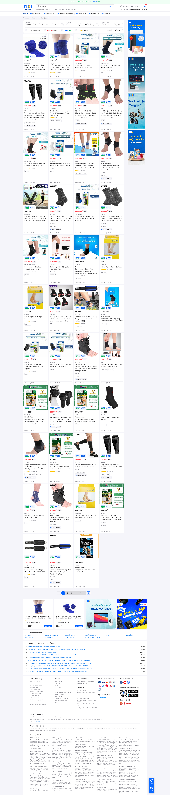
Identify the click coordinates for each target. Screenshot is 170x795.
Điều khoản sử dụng (60, 694)
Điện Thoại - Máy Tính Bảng (38, 766)
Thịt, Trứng (38, 753)
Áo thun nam (55, 750)
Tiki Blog (57, 683)
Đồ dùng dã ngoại (129, 751)
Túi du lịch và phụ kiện (83, 739)
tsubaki (53, 730)
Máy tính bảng (37, 771)
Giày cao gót (55, 764)
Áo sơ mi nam (62, 751)
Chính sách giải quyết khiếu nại (63, 692)
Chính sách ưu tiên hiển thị (83, 698)
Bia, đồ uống (36, 759)
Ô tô (106, 783)
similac (127, 728)
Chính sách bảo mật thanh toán (63, 688)
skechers (82, 728)
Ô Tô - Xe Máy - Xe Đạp (104, 779)
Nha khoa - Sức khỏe (106, 775)
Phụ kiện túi (68, 783)
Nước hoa (35, 784)
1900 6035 (37, 721)
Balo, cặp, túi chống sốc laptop (85, 740)
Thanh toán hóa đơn (102, 771)
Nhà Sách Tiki (101, 787)
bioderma (70, 728)
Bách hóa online (105, 747)
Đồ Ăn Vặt (80, 785)
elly (75, 728)
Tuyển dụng (58, 685)
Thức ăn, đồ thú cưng (38, 761)
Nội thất (82, 771)
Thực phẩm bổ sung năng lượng (129, 761)
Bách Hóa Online (80, 779)
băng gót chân (29, 637)
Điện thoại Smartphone (36, 768)
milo (78, 728)
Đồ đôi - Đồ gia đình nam (64, 754)
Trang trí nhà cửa (79, 768)
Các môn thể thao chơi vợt (129, 758)
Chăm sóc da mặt (34, 776)
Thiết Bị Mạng (83, 761)
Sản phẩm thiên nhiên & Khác (39, 780)
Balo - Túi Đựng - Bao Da (128, 772)
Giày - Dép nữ (56, 762)
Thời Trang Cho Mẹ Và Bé (36, 739)
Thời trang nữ (56, 738)
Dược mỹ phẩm (44, 785)
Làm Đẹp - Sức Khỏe (36, 774)
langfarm (38, 730)
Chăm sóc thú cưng (80, 781)
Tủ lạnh (124, 741)
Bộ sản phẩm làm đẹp (39, 785)
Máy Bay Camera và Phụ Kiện (129, 775)
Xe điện (112, 781)
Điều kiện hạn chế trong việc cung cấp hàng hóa (86, 693)
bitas (136, 728)
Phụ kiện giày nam (60, 776)
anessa (114, 728)
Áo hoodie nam (59, 753)
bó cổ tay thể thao (90, 635)
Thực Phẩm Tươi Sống (36, 751)
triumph (91, 728)
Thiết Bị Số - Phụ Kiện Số (104, 755)
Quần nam (62, 750)
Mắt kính (89, 746)
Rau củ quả (36, 754)
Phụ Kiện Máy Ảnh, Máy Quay (126, 768)
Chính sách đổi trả (34, 695)
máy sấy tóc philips (130, 783)
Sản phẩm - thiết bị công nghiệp (107, 749)
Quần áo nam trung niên (62, 757)
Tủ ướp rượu (135, 745)
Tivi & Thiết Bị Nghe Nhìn (106, 750)
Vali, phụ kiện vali (90, 741)
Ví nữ (68, 782)
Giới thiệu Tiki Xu (59, 696)
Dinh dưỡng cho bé (38, 744)
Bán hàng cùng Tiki (82, 683)
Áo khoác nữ (64, 741)
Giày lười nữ (66, 766)
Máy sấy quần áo (127, 745)
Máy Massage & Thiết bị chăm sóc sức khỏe (40, 779)
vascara (32, 728)
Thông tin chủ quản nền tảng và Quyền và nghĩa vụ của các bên (87, 708)
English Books (106, 790)
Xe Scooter (111, 783)
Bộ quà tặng (82, 788)
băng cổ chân (130, 635)
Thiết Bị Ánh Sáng (129, 769)
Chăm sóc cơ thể (37, 778)
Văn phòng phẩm (110, 789)
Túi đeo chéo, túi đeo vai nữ (59, 782)
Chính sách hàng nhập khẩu (37, 700)
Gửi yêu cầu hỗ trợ (34, 687)
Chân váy (63, 742)
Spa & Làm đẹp (108, 772)
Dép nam (60, 774)
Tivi (123, 744)
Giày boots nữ (58, 766)
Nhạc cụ (87, 775)
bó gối (107, 635)
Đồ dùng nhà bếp (34, 790)
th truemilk (48, 728)
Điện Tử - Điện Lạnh (125, 738)
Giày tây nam (63, 773)
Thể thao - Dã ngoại (104, 742)
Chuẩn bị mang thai (38, 748)
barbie (53, 728)
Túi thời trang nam (58, 786)
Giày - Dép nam (57, 771)
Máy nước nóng (129, 744)
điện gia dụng (40, 9)
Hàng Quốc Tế (101, 738)
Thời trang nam (57, 748)
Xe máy (102, 783)
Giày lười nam (55, 773)
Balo (76, 739)
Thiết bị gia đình (44, 790)
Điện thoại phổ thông (38, 769)
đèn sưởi (127, 781)
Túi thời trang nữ (57, 780)
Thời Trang (111, 739)
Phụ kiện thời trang (80, 744)
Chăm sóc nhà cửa (39, 763)
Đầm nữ (58, 739)
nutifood (96, 728)
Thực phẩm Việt (43, 754)
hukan (42, 730)
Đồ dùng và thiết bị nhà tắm (85, 772)
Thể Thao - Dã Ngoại (125, 748)
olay (123, 728)
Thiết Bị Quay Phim (128, 775)
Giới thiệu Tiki (58, 681)
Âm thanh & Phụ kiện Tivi (125, 739)
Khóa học (110, 771)
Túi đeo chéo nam (61, 788)
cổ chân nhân (49, 637)
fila (49, 730)
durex (65, 728)
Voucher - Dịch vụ (102, 769)
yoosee (119, 728)
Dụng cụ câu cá (127, 756)
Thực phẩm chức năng (38, 777)
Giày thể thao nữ (132, 760)
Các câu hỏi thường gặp (36, 685)
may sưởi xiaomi (127, 785)
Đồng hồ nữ (84, 752)
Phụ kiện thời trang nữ (80, 746)
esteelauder (41, 728)
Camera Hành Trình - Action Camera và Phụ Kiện (129, 771)
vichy (46, 730)
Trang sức (77, 752)
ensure (61, 728)
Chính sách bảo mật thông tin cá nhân (65, 690)
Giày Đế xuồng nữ (62, 768)
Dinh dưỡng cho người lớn (39, 745)
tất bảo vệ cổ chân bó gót (92, 637)
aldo (87, 728)
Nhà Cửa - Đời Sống (81, 766)
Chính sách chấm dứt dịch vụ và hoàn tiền (86, 704)
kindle (100, 728)
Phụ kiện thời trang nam (84, 747)
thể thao (74, 9)
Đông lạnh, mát (41, 756)
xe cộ (46, 9)
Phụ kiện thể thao (129, 753)
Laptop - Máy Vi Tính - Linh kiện (85, 757)
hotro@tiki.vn (43, 702)
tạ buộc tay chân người (51, 635)
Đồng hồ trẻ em (91, 754)
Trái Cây (32, 753)
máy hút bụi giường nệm (128, 788)
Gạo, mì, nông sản (38, 757)
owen (57, 728)
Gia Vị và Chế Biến (82, 784)
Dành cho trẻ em (37, 760)
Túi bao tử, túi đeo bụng (66, 790)
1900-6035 (37, 681)
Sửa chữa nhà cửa (82, 769)
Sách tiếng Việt (101, 789)
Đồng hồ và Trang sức (81, 750)
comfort (132, 728)
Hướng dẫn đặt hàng (35, 689)
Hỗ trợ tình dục (43, 784)
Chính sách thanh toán (82, 696)
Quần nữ (63, 739)
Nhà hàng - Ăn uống (105, 773)
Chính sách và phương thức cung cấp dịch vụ (86, 701)
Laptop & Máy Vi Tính (109, 748)
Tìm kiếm (110, 6)
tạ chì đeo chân (69, 637)
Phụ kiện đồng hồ (82, 754)
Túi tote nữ (62, 783)
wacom (109, 728)
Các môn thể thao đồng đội (129, 757)
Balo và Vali (78, 738)
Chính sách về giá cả (82, 690)
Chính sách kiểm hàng (35, 693)
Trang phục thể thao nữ (125, 750)
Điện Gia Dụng (34, 789)
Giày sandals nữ (61, 765)
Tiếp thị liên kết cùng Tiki (61, 698)
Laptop (89, 763)
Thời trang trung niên (60, 745)
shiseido (32, 730)
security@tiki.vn (43, 704)
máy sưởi (121, 781)
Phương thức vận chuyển (36, 691)
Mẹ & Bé (107, 745)
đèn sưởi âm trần (126, 791)
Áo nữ (53, 739)
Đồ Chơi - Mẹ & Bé (35, 738)
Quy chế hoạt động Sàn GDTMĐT (85, 681)
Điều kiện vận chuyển (60, 702)
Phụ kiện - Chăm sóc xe (103, 781)
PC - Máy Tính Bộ (81, 763)
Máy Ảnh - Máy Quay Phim (127, 766)
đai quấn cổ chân (70, 635)
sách (69, 9)
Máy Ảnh (133, 776)
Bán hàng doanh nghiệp (61, 700)
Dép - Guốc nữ (63, 764)
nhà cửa (64, 9)
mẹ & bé (51, 9)
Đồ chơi (46, 739)
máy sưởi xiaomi (131, 787)
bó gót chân (28, 635)
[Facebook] (121, 682)
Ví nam (54, 788)
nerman (105, 728)
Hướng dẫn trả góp (35, 697)
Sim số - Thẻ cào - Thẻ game (110, 776)
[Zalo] (128, 682)
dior (36, 728)
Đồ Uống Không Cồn (84, 787)
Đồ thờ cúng (81, 775)
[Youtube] (124, 682)
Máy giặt (124, 742)
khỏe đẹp (58, 9)
